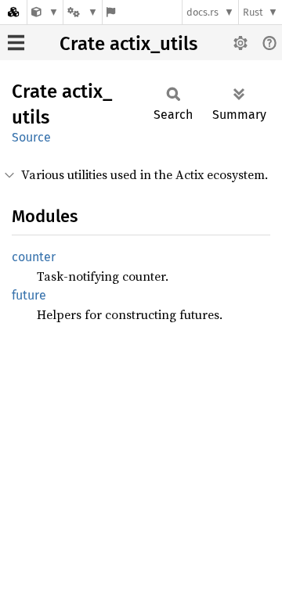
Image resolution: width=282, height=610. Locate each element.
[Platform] (82, 12)
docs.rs (202, 12)
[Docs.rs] (13, 12)
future (29, 295)
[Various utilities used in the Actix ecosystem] (45, 12)
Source (31, 137)
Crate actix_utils (128, 44)
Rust (253, 12)
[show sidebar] (16, 42)
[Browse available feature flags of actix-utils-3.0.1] (111, 12)
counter (34, 256)
